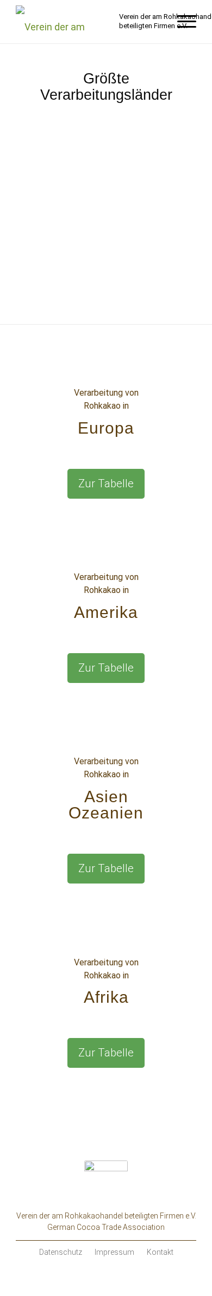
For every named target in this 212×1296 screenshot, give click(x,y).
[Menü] (181, 21)
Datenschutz (60, 1252)
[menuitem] (181, 21)
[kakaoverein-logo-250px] (65, 21)
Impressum (114, 1252)
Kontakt (160, 1252)
